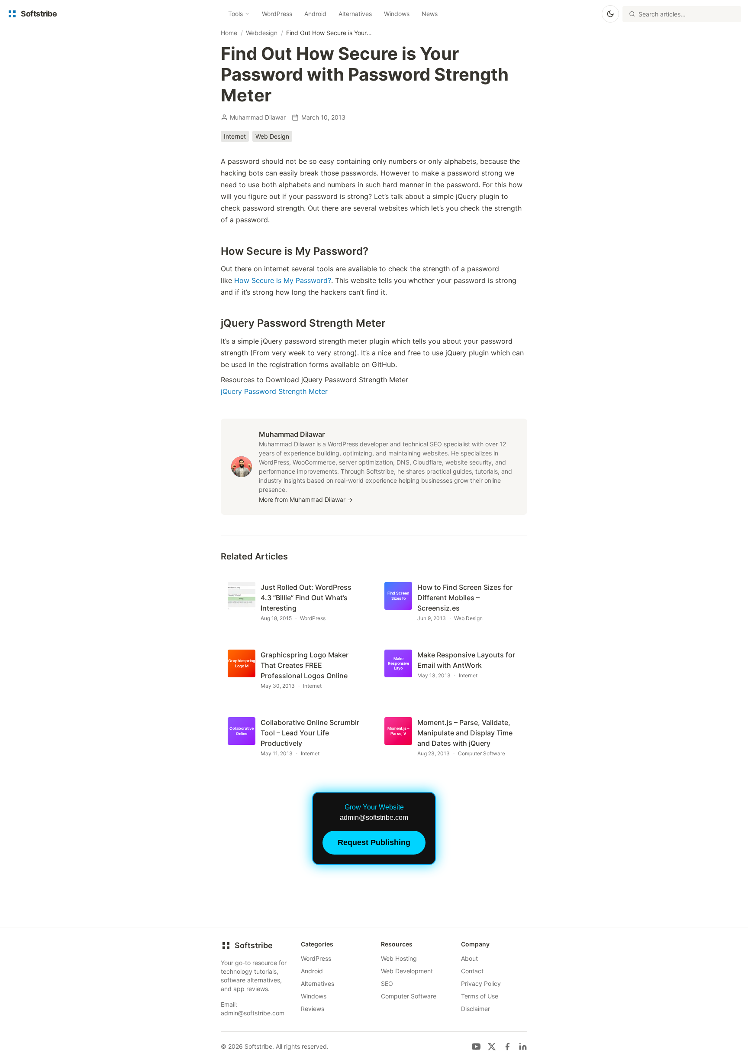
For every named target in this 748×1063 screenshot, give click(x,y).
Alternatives (355, 13)
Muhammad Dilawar (258, 117)
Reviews (312, 1008)
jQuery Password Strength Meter (274, 391)
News (430, 13)
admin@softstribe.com (252, 1013)
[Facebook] (507, 1046)
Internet (235, 136)
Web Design (272, 136)
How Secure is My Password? (282, 280)
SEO (387, 983)
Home (229, 32)
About (469, 958)
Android (315, 13)
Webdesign (261, 32)
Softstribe (254, 945)
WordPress (277, 13)
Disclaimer (475, 1008)
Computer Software (408, 996)
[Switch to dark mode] (610, 14)
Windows (396, 13)
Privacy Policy (481, 983)
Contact (472, 971)
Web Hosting (399, 958)
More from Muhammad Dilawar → (306, 499)
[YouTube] (476, 1046)
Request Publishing (374, 842)
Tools (235, 13)
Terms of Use (479, 996)
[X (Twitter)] (491, 1046)
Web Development (407, 971)
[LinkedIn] (523, 1046)
